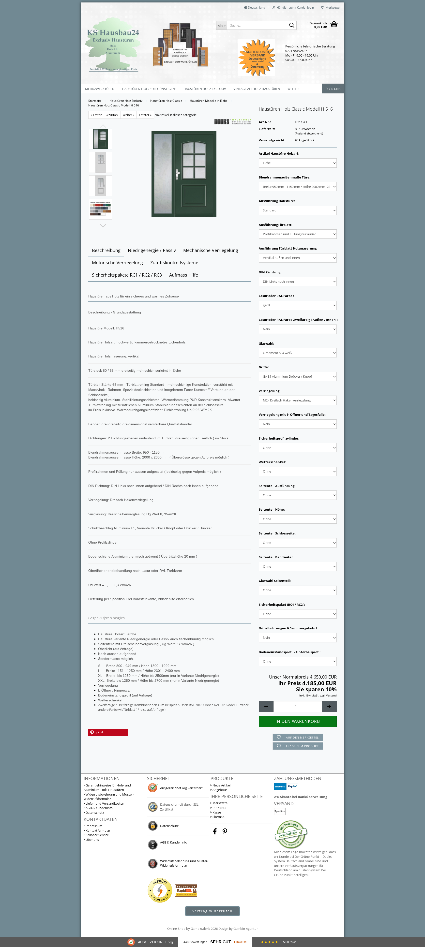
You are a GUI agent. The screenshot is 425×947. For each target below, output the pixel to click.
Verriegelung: (269, 391)
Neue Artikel (221, 785)
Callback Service (97, 835)
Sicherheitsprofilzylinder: (279, 438)
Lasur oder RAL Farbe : (276, 296)
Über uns (332, 89)
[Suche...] (292, 25)
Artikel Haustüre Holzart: (279, 153)
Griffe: (264, 367)
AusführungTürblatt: (275, 224)
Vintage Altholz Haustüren (256, 89)
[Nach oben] (411, 887)
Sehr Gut (220, 942)
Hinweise (240, 942)
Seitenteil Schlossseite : (277, 533)
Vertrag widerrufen (212, 911)
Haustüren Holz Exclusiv (204, 89)
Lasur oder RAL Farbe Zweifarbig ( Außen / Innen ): (298, 319)
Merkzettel (332, 7)
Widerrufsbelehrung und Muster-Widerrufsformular (109, 796)
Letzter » (145, 115)
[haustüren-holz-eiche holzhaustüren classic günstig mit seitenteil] (184, 173)
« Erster (96, 115)
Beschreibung (106, 250)
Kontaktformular (97, 830)
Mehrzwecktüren (100, 89)
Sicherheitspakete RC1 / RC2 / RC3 (127, 275)
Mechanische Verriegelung (210, 250)
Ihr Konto (219, 807)
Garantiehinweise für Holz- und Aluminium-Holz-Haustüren (107, 787)
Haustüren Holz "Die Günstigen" (149, 89)
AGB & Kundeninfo (99, 808)
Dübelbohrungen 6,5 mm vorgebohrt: (288, 628)
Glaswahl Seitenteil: (275, 580)
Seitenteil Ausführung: (277, 486)
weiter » (128, 115)
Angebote (219, 789)
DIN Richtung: (270, 272)
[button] (255, 7)
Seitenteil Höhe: (272, 509)
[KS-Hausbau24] (147, 44)
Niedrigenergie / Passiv (152, 250)
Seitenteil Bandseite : (276, 557)
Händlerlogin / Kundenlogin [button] (294, 7)
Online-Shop (176, 928)
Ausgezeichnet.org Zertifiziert (181, 788)
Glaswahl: (266, 343)
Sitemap (218, 816)
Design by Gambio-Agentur (238, 928)
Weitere (294, 89)
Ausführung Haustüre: (277, 201)
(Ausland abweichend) (309, 133)
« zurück (112, 115)
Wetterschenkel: (272, 462)
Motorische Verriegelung (117, 263)
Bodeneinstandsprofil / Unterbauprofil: (290, 652)
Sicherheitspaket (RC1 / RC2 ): (282, 604)
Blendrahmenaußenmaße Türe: (284, 177)
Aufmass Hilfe (183, 275)
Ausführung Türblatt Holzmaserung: (288, 248)
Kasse (216, 812)
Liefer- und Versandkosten (104, 803)
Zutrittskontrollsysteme (174, 263)
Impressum (93, 826)
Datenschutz (94, 812)
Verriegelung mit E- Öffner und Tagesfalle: (292, 414)
